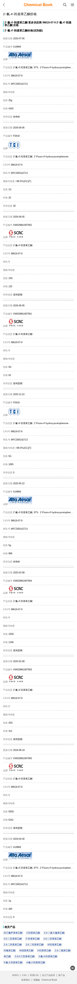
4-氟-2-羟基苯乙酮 (35, 962)
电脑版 (36, 980)
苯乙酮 (7, 956)
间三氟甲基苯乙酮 (13, 932)
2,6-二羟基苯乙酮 (52, 938)
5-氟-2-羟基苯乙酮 (13, 962)
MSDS (15, 975)
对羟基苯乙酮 (54, 944)
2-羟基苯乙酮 (33, 932)
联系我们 (25, 980)
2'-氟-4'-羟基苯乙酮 (16, 22)
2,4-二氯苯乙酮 (62, 950)
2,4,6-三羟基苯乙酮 (25, 956)
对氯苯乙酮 (9, 950)
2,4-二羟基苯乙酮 (13, 944)
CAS (24, 975)
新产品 (61, 975)
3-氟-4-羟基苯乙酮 (47, 956)
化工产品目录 (48, 975)
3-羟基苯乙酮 (44, 950)
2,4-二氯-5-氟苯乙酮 (54, 932)
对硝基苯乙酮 (26, 950)
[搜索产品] (65, 5)
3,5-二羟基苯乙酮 (13, 938)
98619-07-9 (49, 22)
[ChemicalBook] (38, 5)
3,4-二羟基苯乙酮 (35, 944)
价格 (16, 25)
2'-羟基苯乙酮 (33, 938)
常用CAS (34, 975)
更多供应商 (35, 22)
